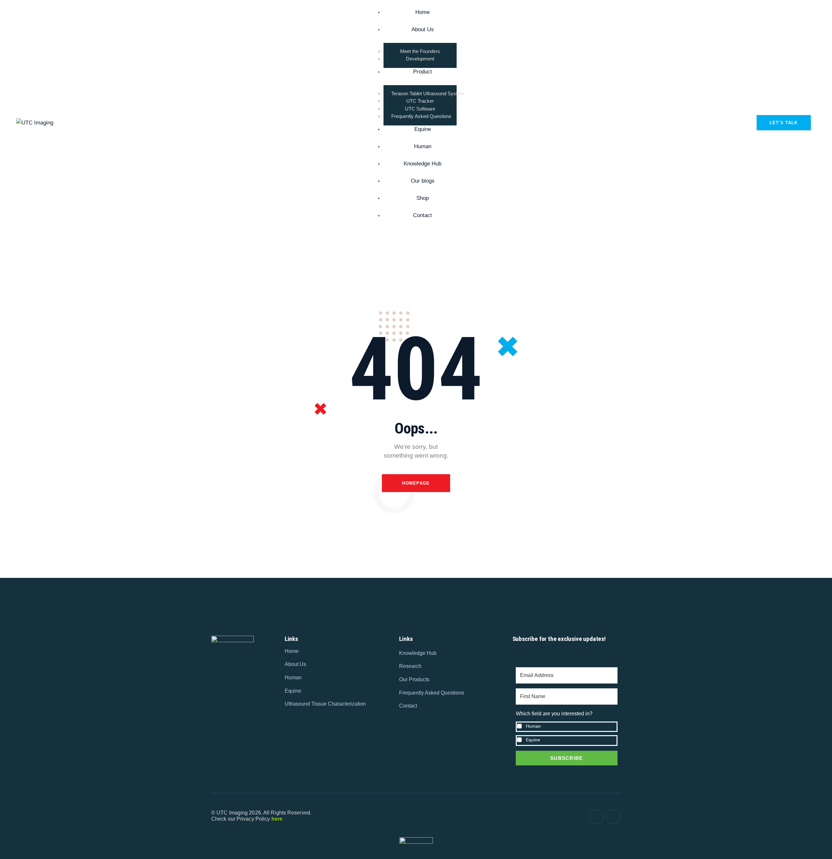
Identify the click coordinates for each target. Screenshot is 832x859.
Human (533, 726)
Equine (533, 739)
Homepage (416, 483)
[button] (567, 727)
